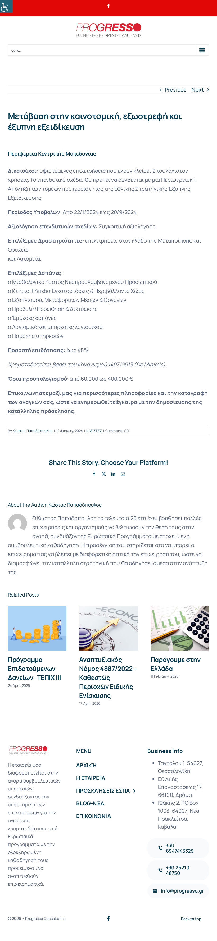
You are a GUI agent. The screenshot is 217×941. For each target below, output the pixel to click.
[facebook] (108, 918)
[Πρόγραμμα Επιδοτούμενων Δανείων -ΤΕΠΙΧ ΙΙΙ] (37, 628)
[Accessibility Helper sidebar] (6, 6)
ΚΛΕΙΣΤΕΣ (94, 430)
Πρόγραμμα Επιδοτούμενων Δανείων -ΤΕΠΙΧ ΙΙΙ (34, 668)
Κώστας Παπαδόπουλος (32, 430)
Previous (176, 89)
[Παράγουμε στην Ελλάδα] (180, 628)
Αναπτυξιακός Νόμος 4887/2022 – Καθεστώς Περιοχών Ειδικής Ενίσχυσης (108, 677)
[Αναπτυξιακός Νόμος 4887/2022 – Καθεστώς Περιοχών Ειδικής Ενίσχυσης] (108, 628)
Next (198, 89)
